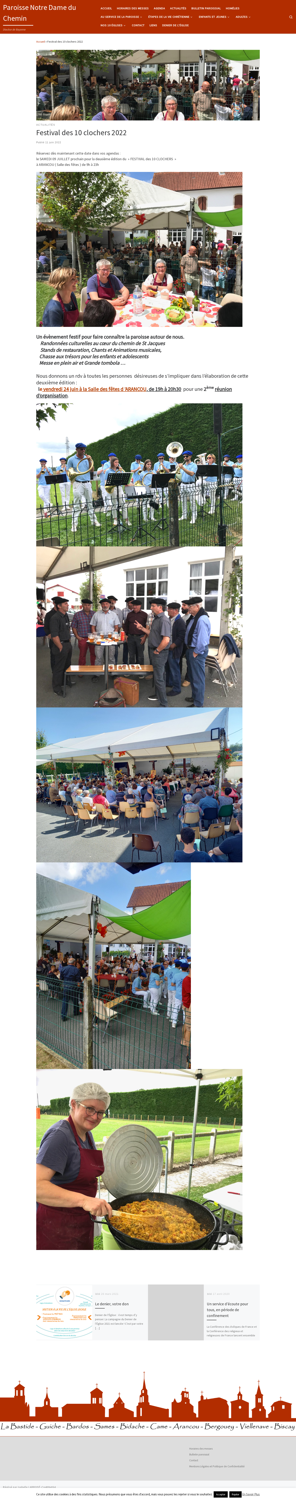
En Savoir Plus (251, 1494)
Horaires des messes (201, 1448)
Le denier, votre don (112, 1303)
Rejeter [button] (235, 1494)
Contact (193, 1460)
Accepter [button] (220, 1494)
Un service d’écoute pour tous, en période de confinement (227, 1309)
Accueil (40, 41)
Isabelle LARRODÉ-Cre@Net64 (37, 1487)
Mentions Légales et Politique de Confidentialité (217, 1466)
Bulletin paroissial (199, 1454)
